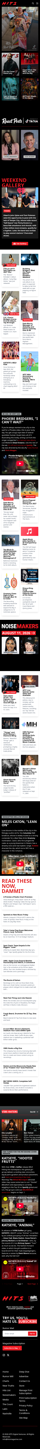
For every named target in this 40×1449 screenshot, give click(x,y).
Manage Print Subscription (25, 1392)
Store (21, 1385)
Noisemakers (9, 1395)
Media (6, 1399)
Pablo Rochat (32, 448)
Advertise (23, 1376)
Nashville (7, 1413)
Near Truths (8, 1385)
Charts (6, 1381)
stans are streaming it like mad (17, 1177)
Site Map (23, 1417)
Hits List (6, 1390)
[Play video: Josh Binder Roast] (29, 145)
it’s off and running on (20, 445)
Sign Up (32, 1333)
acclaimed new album (27, 440)
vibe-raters (10, 1111)
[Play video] (20, 29)
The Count (8, 1404)
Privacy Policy (25, 1405)
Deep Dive (24, 1371)
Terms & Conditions (24, 1412)
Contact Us (24, 1381)
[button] (33, 1284)
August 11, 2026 (16, 633)
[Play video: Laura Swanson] (10, 145)
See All (32, 1112)
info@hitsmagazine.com (12, 1439)
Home (6, 1371)
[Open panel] (37, 3)
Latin (5, 1408)
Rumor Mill (8, 1376)
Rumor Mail (8, 1328)
